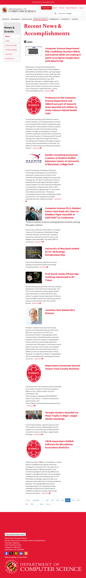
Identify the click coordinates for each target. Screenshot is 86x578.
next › (42, 504)
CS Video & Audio (11, 50)
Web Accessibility (10, 557)
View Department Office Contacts (15, 534)
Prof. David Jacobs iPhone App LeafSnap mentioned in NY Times (62, 277)
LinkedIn (21, 553)
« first (27, 500)
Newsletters (9, 58)
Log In (81, 8)
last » (48, 504)
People (5, 19)
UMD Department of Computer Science (19, 10)
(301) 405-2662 (18, 549)
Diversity (65, 19)
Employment (46, 8)
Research (15, 19)
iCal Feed (8, 54)
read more (48, 91)
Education (27, 19)
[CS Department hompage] (43, 565)
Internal (61, 8)
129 (52, 500)
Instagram (16, 553)
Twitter (11, 553)
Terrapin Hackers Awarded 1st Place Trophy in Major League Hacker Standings (62, 415)
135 (26, 504)
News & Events (40, 19)
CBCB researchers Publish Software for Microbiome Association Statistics (59, 444)
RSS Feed (26, 553)
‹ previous (35, 500)
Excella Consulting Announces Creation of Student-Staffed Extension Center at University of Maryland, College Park (62, 159)
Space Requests (71, 8)
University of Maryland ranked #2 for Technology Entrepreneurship (62, 251)
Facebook (6, 553)
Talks (7, 41)
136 (31, 504)
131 (62, 500)
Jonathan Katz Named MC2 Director (60, 311)
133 (73, 500)
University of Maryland (43, 2)
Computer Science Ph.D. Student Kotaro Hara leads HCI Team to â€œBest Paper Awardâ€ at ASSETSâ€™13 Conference (63, 213)
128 (47, 500)
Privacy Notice (22, 557)
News (7, 36)
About (55, 8)
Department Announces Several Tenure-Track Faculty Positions (62, 367)
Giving (75, 19)
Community (54, 19)
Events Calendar (11, 45)
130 (57, 500)
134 (78, 500)
